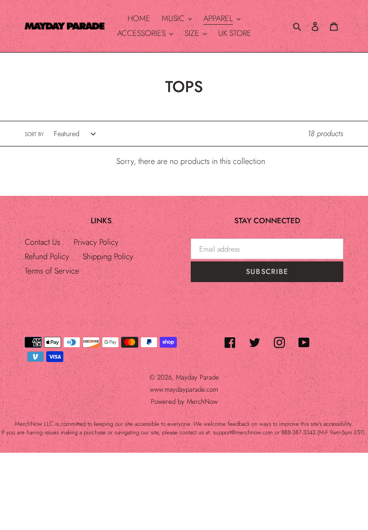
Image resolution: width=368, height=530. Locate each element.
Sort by (34, 134)
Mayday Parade (197, 377)
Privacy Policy (96, 242)
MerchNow (202, 401)
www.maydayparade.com (184, 389)
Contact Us (42, 242)
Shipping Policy (108, 256)
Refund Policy (47, 256)
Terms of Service (52, 271)
